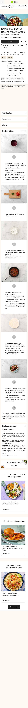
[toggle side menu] (2, 2)
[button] (14, 119)
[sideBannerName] (14, 100)
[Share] (25, 41)
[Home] (2, 7)
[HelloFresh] (14, 2)
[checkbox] (1, 37)
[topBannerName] (14, 11)
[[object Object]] (21, 41)
